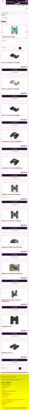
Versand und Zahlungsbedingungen (9, 391)
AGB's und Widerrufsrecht (7, 393)
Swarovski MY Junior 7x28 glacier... (8, 36)
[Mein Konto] (23, 6)
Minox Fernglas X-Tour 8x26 (7, 326)
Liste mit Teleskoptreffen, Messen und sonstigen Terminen (14, 399)
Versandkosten (22, 407)
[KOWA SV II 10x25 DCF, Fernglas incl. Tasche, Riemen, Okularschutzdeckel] (14, 294)
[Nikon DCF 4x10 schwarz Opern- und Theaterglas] (14, 109)
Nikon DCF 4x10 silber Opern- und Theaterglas (10, 89)
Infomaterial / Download (6, 402)
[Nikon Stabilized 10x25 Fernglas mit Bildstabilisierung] (14, 135)
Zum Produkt (14, 69)
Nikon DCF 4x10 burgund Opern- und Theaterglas (11, 62)
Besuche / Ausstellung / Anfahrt (8, 400)
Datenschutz (4, 403)
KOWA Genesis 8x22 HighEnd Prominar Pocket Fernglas (12, 247)
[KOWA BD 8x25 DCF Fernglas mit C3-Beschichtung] (14, 188)
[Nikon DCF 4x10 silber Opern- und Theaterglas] (14, 83)
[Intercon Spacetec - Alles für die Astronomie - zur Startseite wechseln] (17, 2)
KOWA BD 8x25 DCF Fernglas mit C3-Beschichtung (11, 194)
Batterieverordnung (5, 395)
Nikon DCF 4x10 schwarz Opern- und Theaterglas (11, 115)
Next (26, 32)
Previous (2, 32)
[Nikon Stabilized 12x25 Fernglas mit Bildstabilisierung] (14, 162)
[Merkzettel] (18, 6)
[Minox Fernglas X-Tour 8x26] (14, 320)
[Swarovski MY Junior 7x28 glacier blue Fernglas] (14, 30)
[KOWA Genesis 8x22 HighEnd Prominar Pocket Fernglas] (14, 241)
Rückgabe (4, 392)
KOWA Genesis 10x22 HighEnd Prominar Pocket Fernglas (12, 273)
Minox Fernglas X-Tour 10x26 (7, 352)
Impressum (4, 404)
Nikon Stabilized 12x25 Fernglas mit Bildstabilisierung (12, 168)
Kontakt (3, 389)
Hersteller (3, 15)
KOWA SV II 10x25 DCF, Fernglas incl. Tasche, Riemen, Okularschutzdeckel (11, 300)
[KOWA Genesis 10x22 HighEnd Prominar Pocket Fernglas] (14, 267)
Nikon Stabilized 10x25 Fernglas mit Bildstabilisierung (12, 141)
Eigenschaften (5, 13)
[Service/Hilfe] (21, 6)
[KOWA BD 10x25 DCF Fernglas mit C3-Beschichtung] (14, 215)
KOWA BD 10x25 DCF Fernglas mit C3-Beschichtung (11, 220)
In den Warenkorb (14, 72)
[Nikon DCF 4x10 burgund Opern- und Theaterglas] (14, 56)
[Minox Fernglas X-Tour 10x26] (14, 346)
